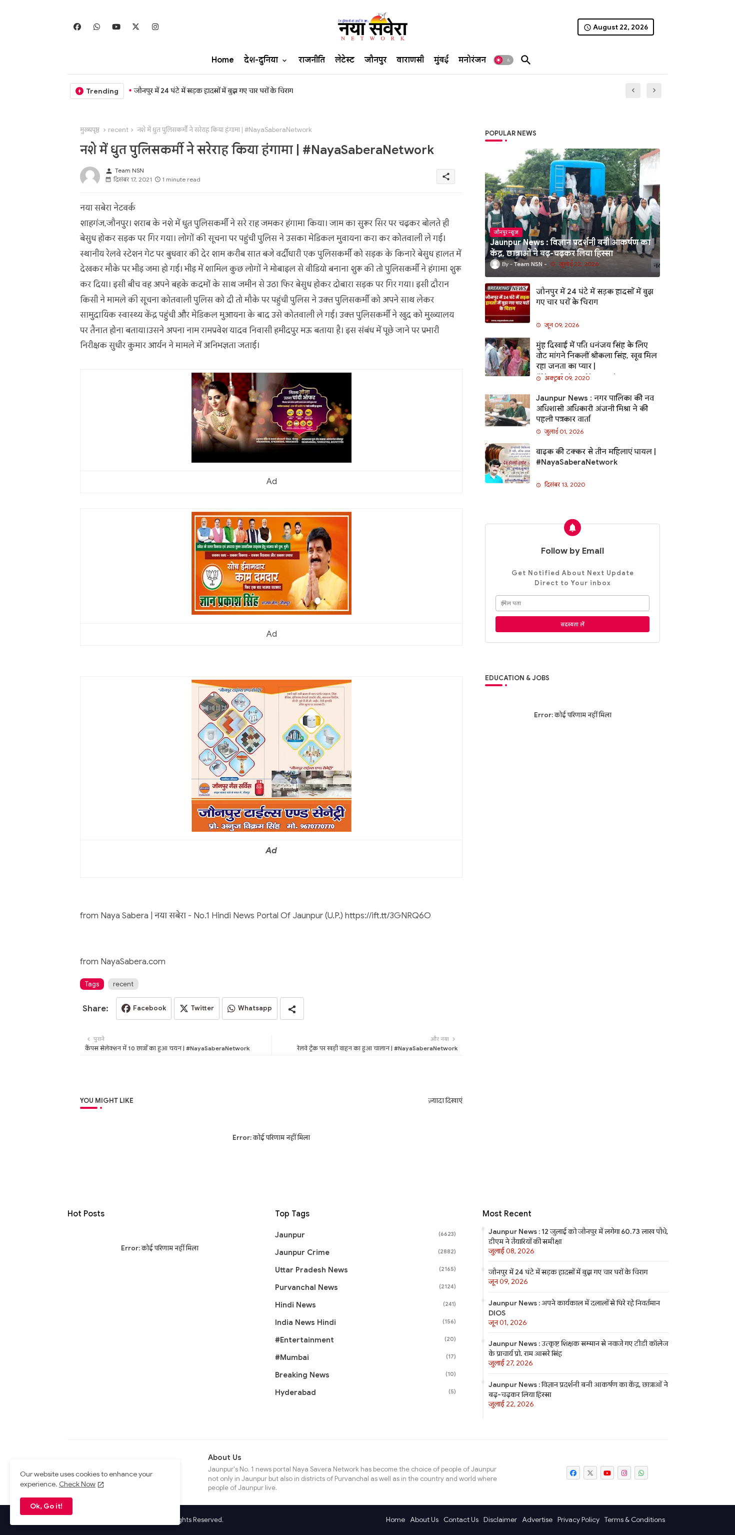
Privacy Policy (579, 1519)
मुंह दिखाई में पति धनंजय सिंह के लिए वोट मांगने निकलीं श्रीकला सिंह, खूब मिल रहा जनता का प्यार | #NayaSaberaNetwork (596, 361)
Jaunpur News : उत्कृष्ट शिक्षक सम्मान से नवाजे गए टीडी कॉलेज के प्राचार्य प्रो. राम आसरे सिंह (578, 1348)
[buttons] (77, 27)
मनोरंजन (472, 60)
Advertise (537, 1519)
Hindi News (365, 1304)
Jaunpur (365, 1234)
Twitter (202, 1008)
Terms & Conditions (634, 1519)
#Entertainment (365, 1339)
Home (223, 60)
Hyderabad (365, 1392)
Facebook (149, 1008)
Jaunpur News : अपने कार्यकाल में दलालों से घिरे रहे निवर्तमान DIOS (574, 1307)
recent (118, 130)
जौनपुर (375, 60)
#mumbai (365, 1357)
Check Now (77, 1483)
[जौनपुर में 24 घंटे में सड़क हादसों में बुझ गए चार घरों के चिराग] (507, 303)
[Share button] (292, 1008)
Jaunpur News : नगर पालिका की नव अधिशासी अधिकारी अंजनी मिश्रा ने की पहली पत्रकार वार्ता (595, 409)
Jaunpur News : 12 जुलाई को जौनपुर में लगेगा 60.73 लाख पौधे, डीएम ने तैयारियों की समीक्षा (578, 1236)
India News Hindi (365, 1322)
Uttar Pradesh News (365, 1269)
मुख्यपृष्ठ (90, 130)
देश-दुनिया (261, 60)
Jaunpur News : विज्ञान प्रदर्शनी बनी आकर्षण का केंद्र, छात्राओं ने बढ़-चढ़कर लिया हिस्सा (578, 1389)
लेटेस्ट (344, 60)
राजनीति (311, 60)
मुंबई (441, 60)
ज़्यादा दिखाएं (445, 1100)
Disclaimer (500, 1519)
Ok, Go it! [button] (46, 1505)
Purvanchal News (365, 1287)
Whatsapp (255, 1008)
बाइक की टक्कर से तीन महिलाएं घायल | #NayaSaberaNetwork (596, 457)
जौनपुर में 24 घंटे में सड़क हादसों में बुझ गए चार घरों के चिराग (213, 90)
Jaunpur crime (365, 1252)
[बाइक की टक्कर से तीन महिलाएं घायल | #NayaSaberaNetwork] (507, 463)
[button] (504, 60)
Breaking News (365, 1374)
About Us (424, 1519)
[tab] (222, 60)
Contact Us (461, 1519)
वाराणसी (410, 60)
